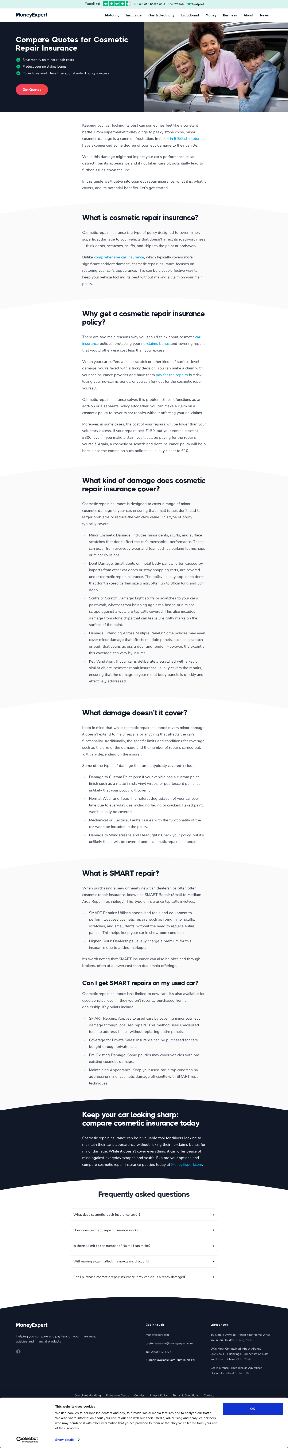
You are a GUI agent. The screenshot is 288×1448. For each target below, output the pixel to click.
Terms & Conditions (186, 1395)
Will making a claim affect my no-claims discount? (111, 1261)
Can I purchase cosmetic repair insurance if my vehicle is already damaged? (129, 1277)
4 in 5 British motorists (186, 138)
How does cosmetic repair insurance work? (105, 1230)
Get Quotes (32, 90)
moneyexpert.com (157, 1335)
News (264, 15)
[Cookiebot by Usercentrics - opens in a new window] (27, 1440)
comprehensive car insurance (119, 257)
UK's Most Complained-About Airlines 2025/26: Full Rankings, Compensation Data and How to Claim (239, 1354)
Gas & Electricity (161, 15)
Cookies (139, 1395)
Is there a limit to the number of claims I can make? (111, 1245)
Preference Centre (117, 1395)
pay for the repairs (172, 374)
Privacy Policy (159, 1395)
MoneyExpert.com (186, 1164)
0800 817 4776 (161, 1352)
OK (252, 1409)
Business (230, 15)
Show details (64, 1439)
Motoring (112, 15)
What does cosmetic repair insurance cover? (106, 1214)
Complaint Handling (87, 1395)
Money (211, 15)
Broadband (190, 15)
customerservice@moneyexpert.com (169, 1343)
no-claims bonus (155, 343)
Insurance (134, 15)
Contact (209, 1395)
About (248, 15)
